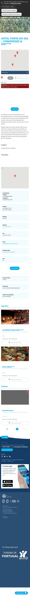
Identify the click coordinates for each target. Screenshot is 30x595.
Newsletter (3, 461)
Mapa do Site (10, 461)
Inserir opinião (14, 268)
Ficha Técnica (5, 505)
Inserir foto (14, 109)
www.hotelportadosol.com (9, 252)
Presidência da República (8, 510)
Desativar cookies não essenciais (11, 14)
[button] (15, 176)
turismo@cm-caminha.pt (21, 447)
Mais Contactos (7, 450)
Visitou (10, 78)
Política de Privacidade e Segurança (10, 507)
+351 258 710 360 (7, 226)
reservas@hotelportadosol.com (10, 243)
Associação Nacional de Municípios (10, 513)
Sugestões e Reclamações (18, 459)
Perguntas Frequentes (6, 459)
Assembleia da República (8, 511)
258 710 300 (6, 447)
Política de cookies (16, 3)
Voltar (5, 437)
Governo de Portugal (7, 509)
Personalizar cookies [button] (8, 7)
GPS (3, 260)
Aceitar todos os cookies (9, 10)
